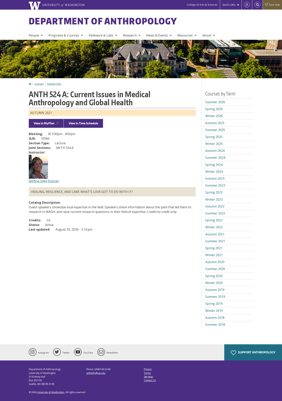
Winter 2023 (214, 199)
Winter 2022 (214, 227)
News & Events (157, 35)
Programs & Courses (64, 35)
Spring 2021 (214, 248)
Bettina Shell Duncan (44, 181)
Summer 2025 (215, 130)
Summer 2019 (215, 297)
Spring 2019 (214, 303)
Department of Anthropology (103, 21)
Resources (185, 35)
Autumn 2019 (214, 290)
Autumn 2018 (214, 317)
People (34, 35)
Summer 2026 (215, 102)
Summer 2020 (215, 269)
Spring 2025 (214, 137)
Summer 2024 (215, 157)
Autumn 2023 (214, 178)
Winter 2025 (214, 144)
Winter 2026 (214, 116)
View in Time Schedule (83, 123)
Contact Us (150, 380)
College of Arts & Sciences (202, 4)
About (206, 35)
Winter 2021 (214, 255)
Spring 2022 (214, 220)
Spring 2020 (214, 276)
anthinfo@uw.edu (95, 373)
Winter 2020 (214, 283)
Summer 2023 (215, 185)
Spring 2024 (214, 165)
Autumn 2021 (54, 84)
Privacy (148, 369)
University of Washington (50, 392)
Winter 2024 (214, 171)
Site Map (148, 376)
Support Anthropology (256, 352)
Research (129, 35)
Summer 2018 (215, 324)
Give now (274, 4)
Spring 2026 (214, 109)
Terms (147, 373)
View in (44, 123)
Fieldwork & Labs (101, 35)
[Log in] (247, 5)
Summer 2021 (215, 241)
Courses (39, 84)
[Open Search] (257, 5)
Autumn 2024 (214, 151)
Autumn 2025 (214, 123)
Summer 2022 (215, 213)
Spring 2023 (214, 192)
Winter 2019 (214, 311)
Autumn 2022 (214, 206)
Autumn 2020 (214, 262)
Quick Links (229, 4)
